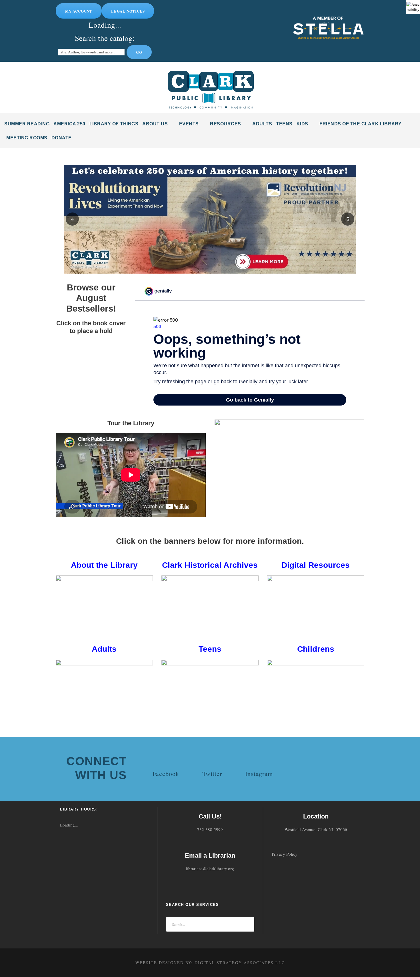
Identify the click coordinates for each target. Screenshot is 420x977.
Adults (262, 123)
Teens (284, 123)
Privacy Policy (284, 854)
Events (189, 123)
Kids (302, 123)
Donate (61, 137)
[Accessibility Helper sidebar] (413, 7)
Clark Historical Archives (210, 565)
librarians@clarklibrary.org (210, 869)
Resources (225, 123)
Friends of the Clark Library (360, 123)
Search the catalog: (105, 38)
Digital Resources (315, 565)
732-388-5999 (210, 829)
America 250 (69, 123)
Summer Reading (26, 123)
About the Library (104, 565)
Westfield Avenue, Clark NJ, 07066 (316, 829)
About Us (155, 123)
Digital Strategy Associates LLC (240, 962)
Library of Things (114, 123)
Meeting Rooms (26, 137)
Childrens (315, 649)
